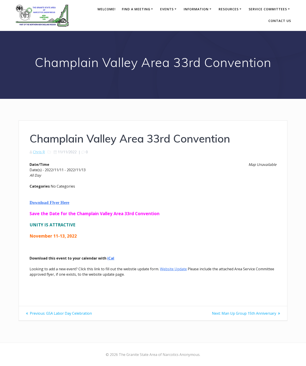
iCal (110, 258)
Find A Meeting (136, 9)
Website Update (173, 268)
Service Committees (268, 9)
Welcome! (106, 9)
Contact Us (279, 21)
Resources (229, 9)
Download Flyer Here (49, 202)
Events (167, 9)
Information (196, 9)
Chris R (39, 151)
